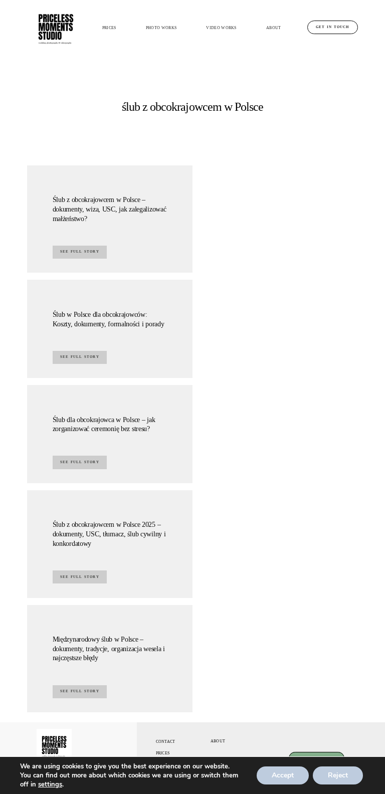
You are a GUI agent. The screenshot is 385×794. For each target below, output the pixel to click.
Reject (338, 775)
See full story (79, 252)
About (273, 28)
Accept (283, 775)
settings (50, 784)
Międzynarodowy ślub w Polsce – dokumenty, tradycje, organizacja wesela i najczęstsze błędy (109, 648)
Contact (165, 742)
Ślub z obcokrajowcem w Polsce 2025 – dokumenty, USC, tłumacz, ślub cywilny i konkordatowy (109, 533)
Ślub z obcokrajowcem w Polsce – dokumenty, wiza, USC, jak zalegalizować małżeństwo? (109, 208)
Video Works (221, 28)
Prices (109, 28)
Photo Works (161, 28)
